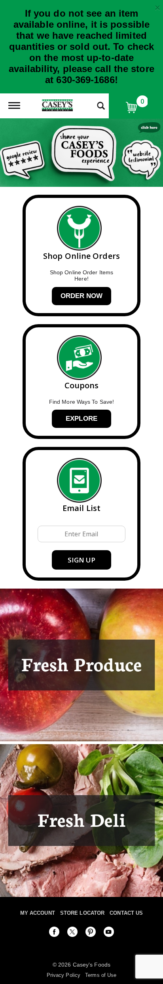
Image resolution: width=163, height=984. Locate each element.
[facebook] (54, 933)
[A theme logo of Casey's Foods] (57, 104)
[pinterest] (90, 933)
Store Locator (82, 913)
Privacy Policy (63, 975)
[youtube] (109, 933)
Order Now (82, 296)
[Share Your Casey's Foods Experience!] (81, 153)
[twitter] (72, 933)
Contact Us (126, 913)
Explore (81, 418)
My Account (37, 913)
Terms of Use (100, 975)
